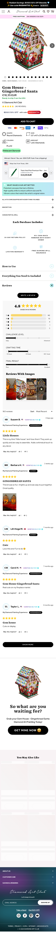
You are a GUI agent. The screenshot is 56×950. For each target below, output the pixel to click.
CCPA (25, 926)
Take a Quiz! (21, 910)
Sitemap (32, 926)
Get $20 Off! (34, 910)
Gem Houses (12, 81)
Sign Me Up (45, 902)
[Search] (44, 11)
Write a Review (30, 296)
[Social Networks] (19, 916)
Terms (10, 926)
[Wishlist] (48, 11)
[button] (5, 77)
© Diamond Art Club (12, 102)
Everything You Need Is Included (21, 275)
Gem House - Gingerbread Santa (30, 81)
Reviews (7, 285)
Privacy (18, 926)
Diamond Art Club (31, 929)
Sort (32, 411)
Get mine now (25, 730)
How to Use (9, 266)
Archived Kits (42, 926)
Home (4, 81)
